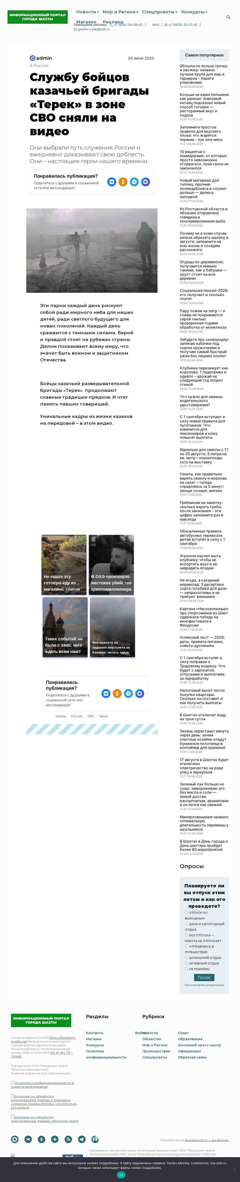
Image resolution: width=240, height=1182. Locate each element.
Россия (77, 716)
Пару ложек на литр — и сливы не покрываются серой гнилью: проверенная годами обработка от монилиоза (203, 319)
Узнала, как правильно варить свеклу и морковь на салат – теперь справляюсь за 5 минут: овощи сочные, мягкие (203, 482)
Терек (103, 716)
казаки (61, 716)
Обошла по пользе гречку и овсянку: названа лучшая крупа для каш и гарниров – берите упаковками (203, 74)
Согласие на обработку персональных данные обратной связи (44, 1119)
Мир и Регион (119, 12)
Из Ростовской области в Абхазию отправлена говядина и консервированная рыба (203, 215)
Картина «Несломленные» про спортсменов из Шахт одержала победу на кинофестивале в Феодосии (204, 617)
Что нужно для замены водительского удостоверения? (201, 401)
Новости (86, 12)
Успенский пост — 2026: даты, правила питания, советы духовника (202, 641)
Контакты (94, 1033)
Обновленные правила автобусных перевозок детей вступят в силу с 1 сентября (202, 537)
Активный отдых (204, 963)
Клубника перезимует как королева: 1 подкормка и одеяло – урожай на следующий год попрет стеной (204, 376)
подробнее (108, 1163)
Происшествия (156, 1051)
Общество (151, 1039)
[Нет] (234, 1169)
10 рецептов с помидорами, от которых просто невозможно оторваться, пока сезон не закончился (204, 160)
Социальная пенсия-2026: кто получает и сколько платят (204, 295)
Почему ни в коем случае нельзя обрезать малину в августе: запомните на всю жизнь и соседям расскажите (204, 241)
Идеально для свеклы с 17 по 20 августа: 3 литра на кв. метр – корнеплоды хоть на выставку (204, 456)
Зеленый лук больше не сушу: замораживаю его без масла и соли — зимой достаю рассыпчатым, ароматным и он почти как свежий (204, 794)
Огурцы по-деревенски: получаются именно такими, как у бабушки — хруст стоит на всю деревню (203, 270)
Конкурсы (193, 12)
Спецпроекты (158, 12)
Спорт (183, 1033)
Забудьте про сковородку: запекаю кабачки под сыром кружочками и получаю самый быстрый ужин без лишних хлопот (204, 348)
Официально (189, 1051)
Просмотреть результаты (204, 985)
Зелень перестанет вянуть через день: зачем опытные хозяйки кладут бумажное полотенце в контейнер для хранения (204, 739)
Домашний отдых (205, 958)
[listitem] (111, 181)
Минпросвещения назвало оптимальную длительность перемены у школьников (204, 823)
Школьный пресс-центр (199, 1045)
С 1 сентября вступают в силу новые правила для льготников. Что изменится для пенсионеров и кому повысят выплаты (202, 427)
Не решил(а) (199, 969)
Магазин (86, 22)
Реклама (113, 22)
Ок (121, 1175)
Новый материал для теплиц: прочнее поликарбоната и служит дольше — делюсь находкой (203, 188)
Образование (190, 1039)
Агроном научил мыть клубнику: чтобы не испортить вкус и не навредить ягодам (200, 562)
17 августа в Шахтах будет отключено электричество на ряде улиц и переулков (204, 766)
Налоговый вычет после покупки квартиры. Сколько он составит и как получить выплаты (202, 696)
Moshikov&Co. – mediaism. (207, 1140)
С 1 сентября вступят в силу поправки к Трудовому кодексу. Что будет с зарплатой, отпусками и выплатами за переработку (202, 668)
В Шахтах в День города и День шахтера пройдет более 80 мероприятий (204, 845)
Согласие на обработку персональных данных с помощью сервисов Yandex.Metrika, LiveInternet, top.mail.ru (44, 1102)
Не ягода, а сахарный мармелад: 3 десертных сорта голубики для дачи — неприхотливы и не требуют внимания (203, 588)
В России (39, 66)
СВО (90, 716)
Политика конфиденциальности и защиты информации (42, 1084)
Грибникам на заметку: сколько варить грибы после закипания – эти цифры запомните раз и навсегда (201, 511)
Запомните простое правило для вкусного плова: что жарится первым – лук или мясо (201, 133)
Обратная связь (192, 1057)
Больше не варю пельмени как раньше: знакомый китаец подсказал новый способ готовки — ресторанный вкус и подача (204, 105)
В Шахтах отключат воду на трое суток (203, 717)
